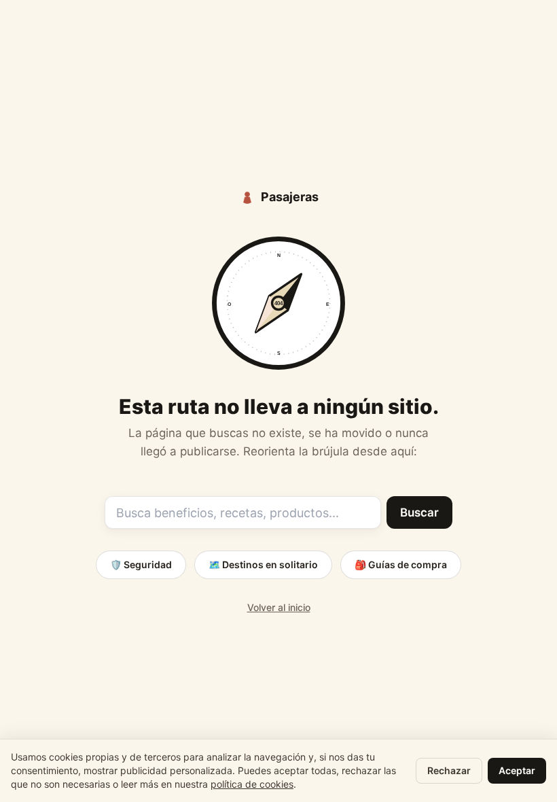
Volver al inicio (278, 607)
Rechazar (449, 770)
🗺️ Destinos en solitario (263, 564)
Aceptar (517, 770)
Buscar (419, 512)
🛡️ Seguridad (141, 564)
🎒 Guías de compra (401, 564)
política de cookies (252, 784)
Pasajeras (290, 197)
